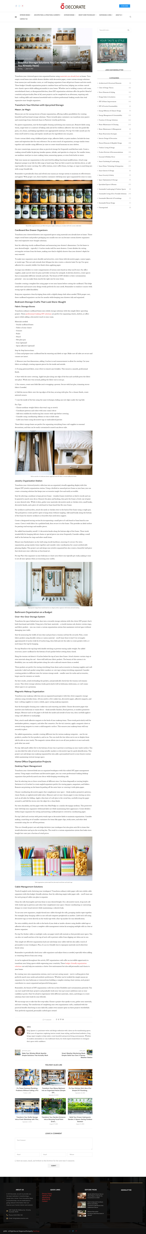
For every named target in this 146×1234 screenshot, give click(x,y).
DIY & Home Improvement (115, 102)
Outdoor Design (69, 15)
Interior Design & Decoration (115, 138)
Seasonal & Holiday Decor (115, 157)
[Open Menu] (16, 17)
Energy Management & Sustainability (115, 115)
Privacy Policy (47, 1194)
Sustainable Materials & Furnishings (115, 198)
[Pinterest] (22, 6)
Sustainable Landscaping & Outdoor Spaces (115, 189)
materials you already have (70, 76)
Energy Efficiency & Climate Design (115, 111)
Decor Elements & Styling (115, 92)
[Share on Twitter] (58, 1020)
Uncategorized (115, 208)
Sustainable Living (105, 15)
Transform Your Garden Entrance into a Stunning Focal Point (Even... (53, 1119)
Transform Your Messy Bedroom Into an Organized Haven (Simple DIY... (53, 1090)
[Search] (130, 17)
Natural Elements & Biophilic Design (115, 143)
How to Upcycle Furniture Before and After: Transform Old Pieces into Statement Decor (95, 1204)
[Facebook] (16, 6)
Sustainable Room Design (115, 203)
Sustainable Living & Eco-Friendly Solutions (115, 194)
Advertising (46, 1197)
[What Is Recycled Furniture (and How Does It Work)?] (81, 1213)
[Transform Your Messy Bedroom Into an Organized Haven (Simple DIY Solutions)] (53, 1077)
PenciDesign (36, 1231)
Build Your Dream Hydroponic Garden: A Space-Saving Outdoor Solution (80, 1119)
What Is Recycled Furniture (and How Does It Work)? (96, 1213)
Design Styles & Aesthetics (115, 97)
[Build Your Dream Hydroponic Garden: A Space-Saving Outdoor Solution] (80, 1106)
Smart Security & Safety (115, 175)
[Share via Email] (63, 1020)
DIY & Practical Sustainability (115, 106)
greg (21, 69)
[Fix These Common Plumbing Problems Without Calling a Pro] (27, 1077)
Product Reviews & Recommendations (115, 152)
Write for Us (46, 1199)
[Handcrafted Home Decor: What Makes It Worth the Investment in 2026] (81, 1196)
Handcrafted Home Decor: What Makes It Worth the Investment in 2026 (96, 1195)
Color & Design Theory (115, 88)
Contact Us (23, 19)
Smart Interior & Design (115, 171)
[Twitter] (19, 6)
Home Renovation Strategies (115, 134)
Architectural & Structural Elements (47, 15)
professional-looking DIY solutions (39, 314)
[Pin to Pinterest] (60, 1020)
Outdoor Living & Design (115, 148)
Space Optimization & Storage (115, 180)
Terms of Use (46, 1196)
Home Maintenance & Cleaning (115, 125)
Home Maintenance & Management (115, 129)
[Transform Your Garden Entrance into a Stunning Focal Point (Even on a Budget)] (53, 1106)
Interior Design (25, 15)
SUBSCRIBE (124, 6)
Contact (44, 1201)
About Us (119, 15)
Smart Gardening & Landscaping (115, 161)
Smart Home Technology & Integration (115, 166)
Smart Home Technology (87, 15)
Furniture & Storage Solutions (115, 120)
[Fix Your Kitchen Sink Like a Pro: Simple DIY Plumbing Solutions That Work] (80, 1077)
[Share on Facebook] (56, 1020)
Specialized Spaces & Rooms (115, 184)
